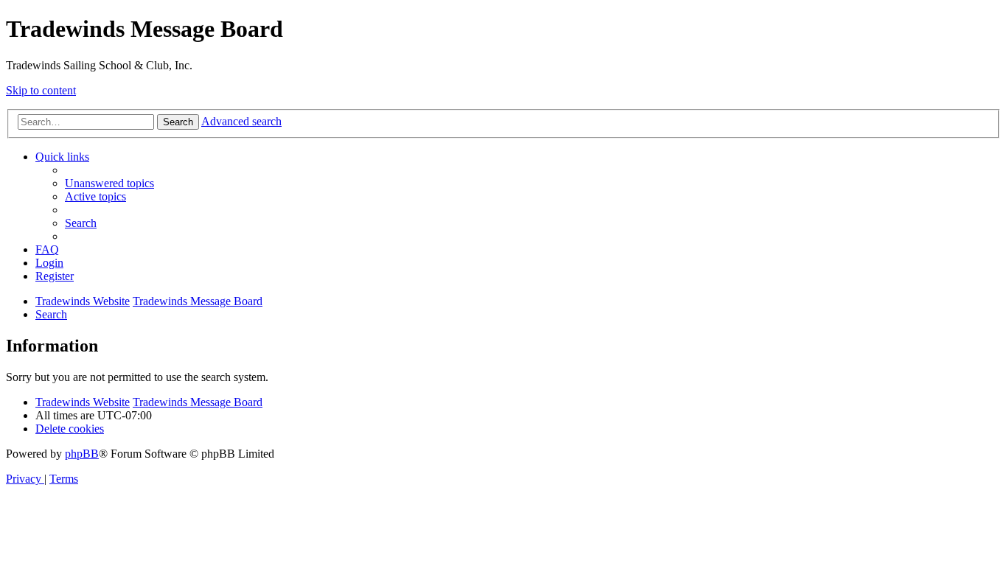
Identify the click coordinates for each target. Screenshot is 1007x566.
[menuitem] (109, 183)
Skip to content (41, 90)
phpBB (82, 453)
